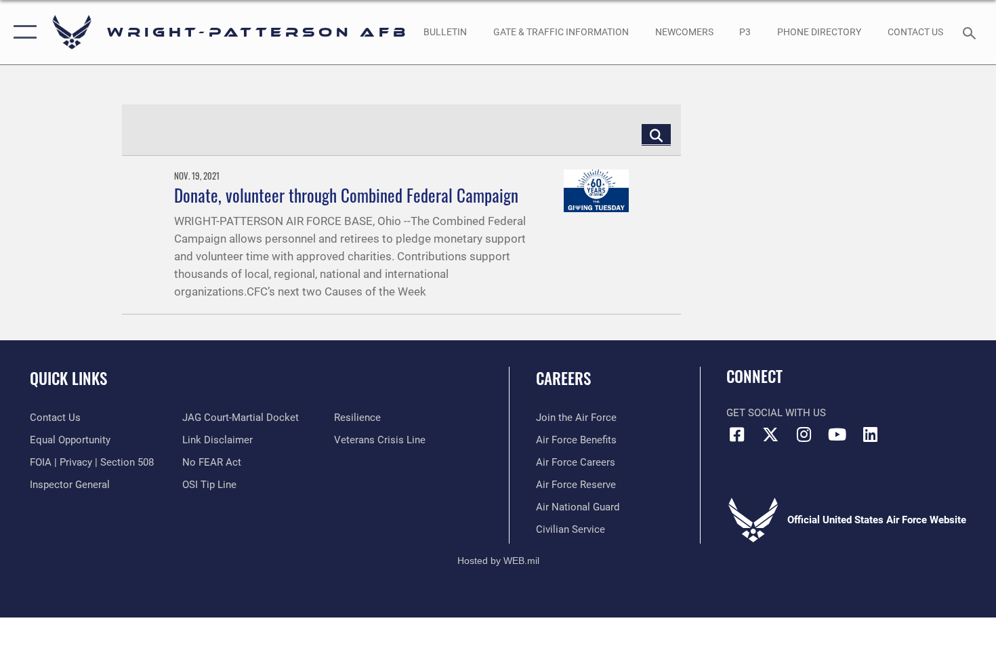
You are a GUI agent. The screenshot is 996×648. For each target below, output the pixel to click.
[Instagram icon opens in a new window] (803, 434)
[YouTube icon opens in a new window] (837, 434)
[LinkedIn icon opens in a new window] (870, 434)
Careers (563, 378)
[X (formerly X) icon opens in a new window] (770, 434)
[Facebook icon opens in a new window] (736, 434)
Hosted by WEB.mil (498, 560)
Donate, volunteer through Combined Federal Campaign (346, 194)
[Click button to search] (656, 134)
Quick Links (68, 378)
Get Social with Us (776, 413)
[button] (22, 32)
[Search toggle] (971, 32)
